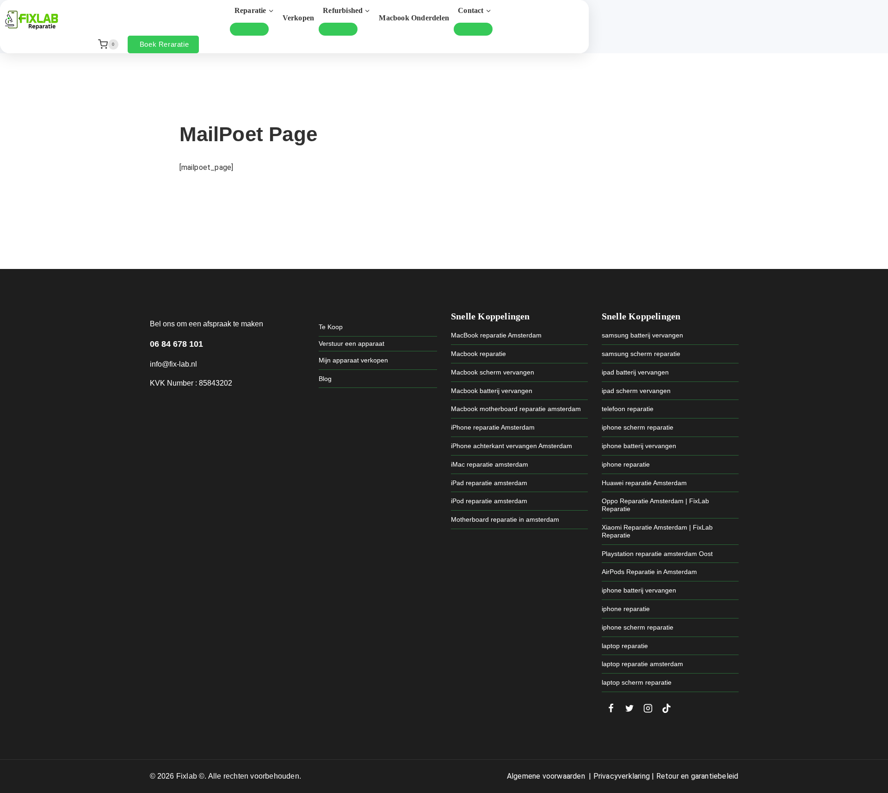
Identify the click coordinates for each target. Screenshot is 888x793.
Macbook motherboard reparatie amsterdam (516, 408)
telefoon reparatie (628, 408)
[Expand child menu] (249, 29)
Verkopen (298, 18)
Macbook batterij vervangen (491, 390)
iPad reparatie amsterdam (489, 483)
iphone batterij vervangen (639, 446)
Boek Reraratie (164, 44)
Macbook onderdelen (414, 18)
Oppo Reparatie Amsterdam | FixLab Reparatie (655, 504)
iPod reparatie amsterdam (489, 501)
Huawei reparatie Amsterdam (644, 483)
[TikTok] (666, 708)
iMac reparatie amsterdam (489, 464)
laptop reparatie (625, 645)
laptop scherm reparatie (637, 682)
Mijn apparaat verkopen (353, 360)
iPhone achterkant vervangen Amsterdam (511, 446)
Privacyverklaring (621, 776)
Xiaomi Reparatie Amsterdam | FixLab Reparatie (657, 531)
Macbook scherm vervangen (492, 372)
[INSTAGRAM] (648, 708)
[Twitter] (629, 708)
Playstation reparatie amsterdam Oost (657, 553)
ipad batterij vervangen (635, 372)
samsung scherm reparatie (641, 353)
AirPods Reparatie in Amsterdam (649, 571)
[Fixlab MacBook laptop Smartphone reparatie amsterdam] (31, 20)
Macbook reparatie (478, 353)
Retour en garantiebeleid (697, 776)
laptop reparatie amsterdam (642, 664)
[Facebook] (611, 708)
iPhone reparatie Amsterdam (493, 427)
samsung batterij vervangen (642, 335)
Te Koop (331, 327)
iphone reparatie (626, 464)
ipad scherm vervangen (636, 390)
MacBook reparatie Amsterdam (496, 335)
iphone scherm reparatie (637, 427)
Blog (325, 378)
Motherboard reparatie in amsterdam (505, 519)
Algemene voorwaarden (546, 776)
